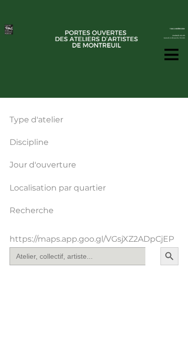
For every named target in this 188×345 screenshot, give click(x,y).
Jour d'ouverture (43, 164)
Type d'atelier (36, 119)
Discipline (29, 142)
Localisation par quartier (58, 188)
